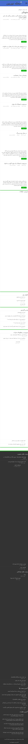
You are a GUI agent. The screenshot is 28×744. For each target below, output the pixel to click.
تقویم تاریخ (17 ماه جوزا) (15, 578)
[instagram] (11, 741)
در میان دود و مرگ (21, 133)
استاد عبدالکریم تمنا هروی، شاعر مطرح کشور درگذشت (14, 707)
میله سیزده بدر (22, 303)
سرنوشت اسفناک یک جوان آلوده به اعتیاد (15, 163)
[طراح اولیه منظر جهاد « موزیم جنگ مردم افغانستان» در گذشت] (27, 457)
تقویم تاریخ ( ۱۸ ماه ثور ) (21, 300)
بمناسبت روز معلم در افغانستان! (19, 699)
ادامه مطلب (24, 41)
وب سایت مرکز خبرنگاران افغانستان (18, 677)
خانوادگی (18, 19)
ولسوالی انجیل (18, 465)
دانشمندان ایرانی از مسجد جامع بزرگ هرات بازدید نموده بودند (14, 326)
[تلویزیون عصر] (27, 567)
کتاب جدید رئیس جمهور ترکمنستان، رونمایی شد (16, 444)
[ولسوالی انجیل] (24, 514)
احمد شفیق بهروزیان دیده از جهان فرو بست (17, 461)
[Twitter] (16, 741)
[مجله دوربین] (14, 3)
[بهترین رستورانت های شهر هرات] (27, 564)
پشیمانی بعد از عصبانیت (20, 75)
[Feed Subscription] (0, 12)
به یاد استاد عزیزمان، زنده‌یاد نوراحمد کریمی (17, 691)
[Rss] (18, 741)
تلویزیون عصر (23, 567)
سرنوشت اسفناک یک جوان (19, 104)
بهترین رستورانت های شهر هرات (19, 564)
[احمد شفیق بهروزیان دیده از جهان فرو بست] (27, 461)
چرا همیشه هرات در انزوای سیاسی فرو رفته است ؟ (16, 319)
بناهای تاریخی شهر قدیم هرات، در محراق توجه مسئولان (14, 684)
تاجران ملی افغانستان (21, 312)
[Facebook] (17, 741)
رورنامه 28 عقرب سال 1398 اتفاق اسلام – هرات (18, 334)
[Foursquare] (12, 741)
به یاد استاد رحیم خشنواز (21, 297)
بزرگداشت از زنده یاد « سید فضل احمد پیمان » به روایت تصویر (14, 338)
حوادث (23, 9)
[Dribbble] (13, 741)
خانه (26, 9)
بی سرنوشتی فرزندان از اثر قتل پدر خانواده (15, 46)
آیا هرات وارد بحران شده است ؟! (19, 322)
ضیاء (25, 574)
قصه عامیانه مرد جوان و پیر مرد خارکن (18, 440)
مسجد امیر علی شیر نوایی (20, 680)
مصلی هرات (18, 341)
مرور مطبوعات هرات (14, 19)
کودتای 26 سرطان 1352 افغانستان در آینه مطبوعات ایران (15, 315)
